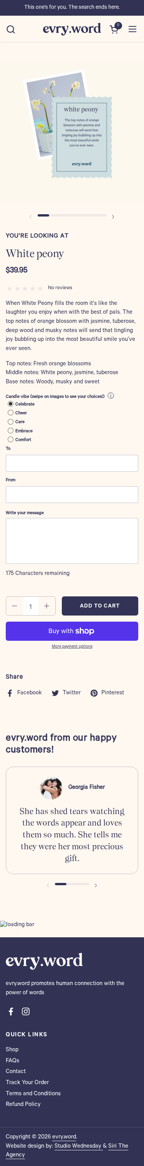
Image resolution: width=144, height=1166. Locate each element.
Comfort (23, 440)
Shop (12, 1050)
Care (20, 422)
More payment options (72, 647)
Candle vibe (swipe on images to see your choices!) (55, 397)
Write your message (25, 513)
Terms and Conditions (33, 1094)
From (10, 480)
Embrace (24, 431)
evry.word (64, 1137)
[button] (10, 29)
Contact (16, 1072)
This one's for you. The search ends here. (72, 8)
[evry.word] (72, 29)
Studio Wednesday (79, 1146)
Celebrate (25, 404)
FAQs (12, 1061)
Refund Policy (23, 1105)
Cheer (21, 413)
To (8, 449)
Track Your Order (27, 1083)
